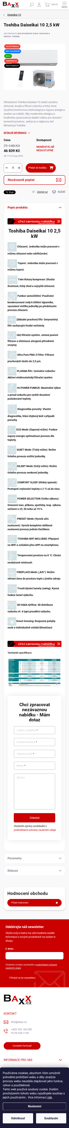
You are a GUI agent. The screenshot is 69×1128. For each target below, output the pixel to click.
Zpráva (21, 777)
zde (49, 1097)
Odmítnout (18, 1118)
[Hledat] (31, 4)
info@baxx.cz (19, 1022)
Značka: (12, 36)
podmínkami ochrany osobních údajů (35, 829)
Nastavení (34, 1106)
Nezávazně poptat (21, 180)
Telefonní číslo (25, 754)
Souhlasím (51, 1118)
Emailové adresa (27, 742)
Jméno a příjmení (27, 730)
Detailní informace (15, 132)
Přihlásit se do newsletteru (22, 978)
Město (21, 765)
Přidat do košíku (37, 167)
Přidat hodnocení (19, 902)
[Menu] (64, 4)
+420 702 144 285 (21, 1031)
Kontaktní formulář (22, 1046)
